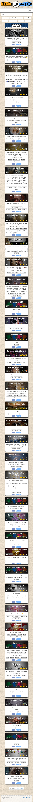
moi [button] (11, 21)
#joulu (8, 634)
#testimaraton (16, 600)
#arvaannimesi (9, 100)
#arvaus (14, 102)
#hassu (19, 251)
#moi (19, 694)
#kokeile (20, 81)
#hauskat (8, 251)
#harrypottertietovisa (11, 209)
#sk (26, 138)
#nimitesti (14, 42)
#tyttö (24, 230)
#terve (15, 694)
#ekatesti (16, 232)
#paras (15, 187)
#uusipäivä (24, 251)
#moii (17, 83)
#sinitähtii (24, 675)
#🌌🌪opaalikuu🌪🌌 (10, 81)
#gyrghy (17, 228)
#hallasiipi (14, 448)
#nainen (9, 230)
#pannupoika (23, 762)
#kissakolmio (18, 527)
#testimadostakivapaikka (19, 490)
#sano (7, 138)
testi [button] (12, 18)
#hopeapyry (9, 778)
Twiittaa (18, 44)
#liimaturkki (19, 60)
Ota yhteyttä (5, 800)
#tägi (21, 83)
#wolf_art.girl (12, 486)
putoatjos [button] (21, 21)
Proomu (4, 798)
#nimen (24, 395)
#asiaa (16, 189)
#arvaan (25, 79)
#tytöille (23, 102)
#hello (22, 694)
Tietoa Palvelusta (27, 797)
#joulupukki (13, 634)
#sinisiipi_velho (16, 159)
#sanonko (9, 120)
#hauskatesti (14, 251)
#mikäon (19, 430)
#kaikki (17, 598)
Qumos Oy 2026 (6, 797)
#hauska (25, 249)
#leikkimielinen (19, 728)
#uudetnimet (11, 464)
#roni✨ (20, 249)
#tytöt (18, 102)
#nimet (15, 79)
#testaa (25, 81)
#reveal (14, 362)
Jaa (14, 44)
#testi (16, 122)
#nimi (9, 60)
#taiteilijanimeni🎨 (17, 104)
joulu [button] (15, 21)
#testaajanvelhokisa (16, 492)
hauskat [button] (28, 21)
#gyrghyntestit (23, 228)
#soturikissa (22, 393)
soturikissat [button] (6, 18)
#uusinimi (19, 209)
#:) (17, 81)
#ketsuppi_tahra (11, 598)
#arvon (9, 393)
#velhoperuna (19, 466)
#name (8, 728)
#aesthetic (13, 83)
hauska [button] (17, 18)
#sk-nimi (15, 778)
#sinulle (14, 393)
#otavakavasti (24, 657)
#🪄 (24, 60)
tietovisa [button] (5, 21)
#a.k (12, 377)
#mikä (19, 187)
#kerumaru (23, 120)
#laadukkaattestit (23, 232)
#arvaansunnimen (11, 272)
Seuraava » (20, 788)
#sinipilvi (10, 159)
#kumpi (23, 691)
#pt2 (20, 293)
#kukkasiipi (16, 397)
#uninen (9, 362)
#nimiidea (23, 488)
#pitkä (7, 79)
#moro (10, 694)
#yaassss (17, 464)
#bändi (19, 42)
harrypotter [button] (27, 18)
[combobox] (16, 14)
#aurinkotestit (11, 293)
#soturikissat (9, 187)
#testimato (10, 490)
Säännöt (29, 799)
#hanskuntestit (9, 561)
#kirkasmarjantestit (20, 486)
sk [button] (21, 18)
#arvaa (20, 577)
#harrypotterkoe (14, 207)
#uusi (16, 249)
